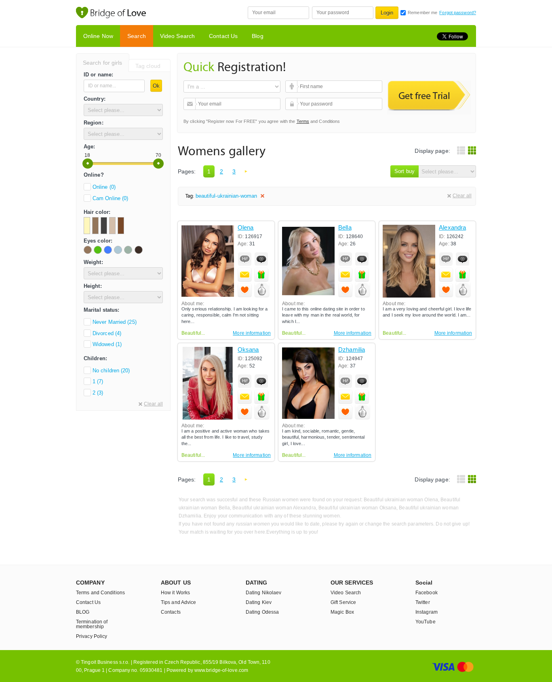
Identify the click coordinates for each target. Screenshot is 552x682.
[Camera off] (261, 259)
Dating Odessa (262, 612)
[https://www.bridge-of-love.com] (119, 13)
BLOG (82, 612)
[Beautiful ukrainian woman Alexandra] (409, 261)
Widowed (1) (107, 344)
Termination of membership (91, 624)
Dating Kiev (259, 602)
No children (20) (111, 370)
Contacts (171, 612)
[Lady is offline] (245, 259)
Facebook (426, 592)
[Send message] (245, 274)
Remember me (422, 12)
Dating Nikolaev (264, 592)
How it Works (175, 592)
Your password (292, 104)
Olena (246, 228)
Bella (345, 228)
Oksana (248, 350)
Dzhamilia (351, 350)
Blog (257, 36)
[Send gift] (261, 274)
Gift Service (343, 602)
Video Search (177, 36)
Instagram (426, 612)
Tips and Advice (178, 602)
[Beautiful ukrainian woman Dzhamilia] (308, 383)
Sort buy (404, 171)
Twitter (422, 602)
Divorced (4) (107, 333)
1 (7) (98, 381)
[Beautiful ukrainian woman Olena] (207, 261)
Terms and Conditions (100, 592)
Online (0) (104, 187)
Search (136, 36)
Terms (303, 121)
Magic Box (342, 612)
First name (292, 86)
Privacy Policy (91, 636)
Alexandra (452, 228)
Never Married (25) (115, 322)
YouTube (425, 622)
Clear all (153, 404)
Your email (190, 104)
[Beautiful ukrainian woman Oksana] (207, 383)
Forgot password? (457, 12)
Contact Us (223, 36)
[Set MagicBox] (262, 290)
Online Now (98, 36)
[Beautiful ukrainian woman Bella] (308, 261)
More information (252, 333)
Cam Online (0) (110, 198)
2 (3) (98, 393)
